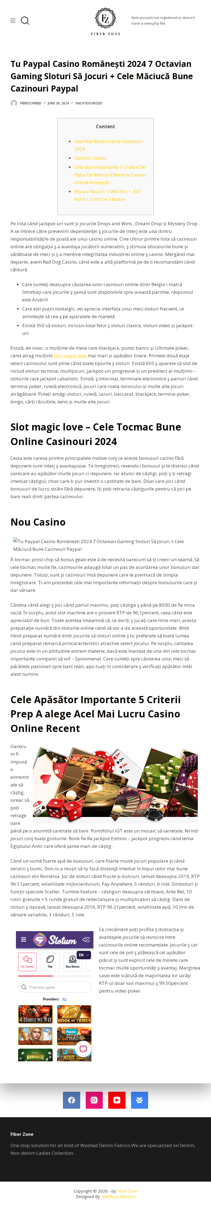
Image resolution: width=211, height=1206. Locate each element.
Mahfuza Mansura (118, 1196)
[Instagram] (94, 1100)
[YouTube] (117, 1100)
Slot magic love (70, 355)
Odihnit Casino (90, 158)
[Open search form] (25, 20)
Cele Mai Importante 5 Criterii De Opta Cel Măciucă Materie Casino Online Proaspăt (110, 175)
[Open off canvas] (12, 20)
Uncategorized (88, 103)
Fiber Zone (127, 1191)
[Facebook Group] (139, 1100)
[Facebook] (71, 1100)
